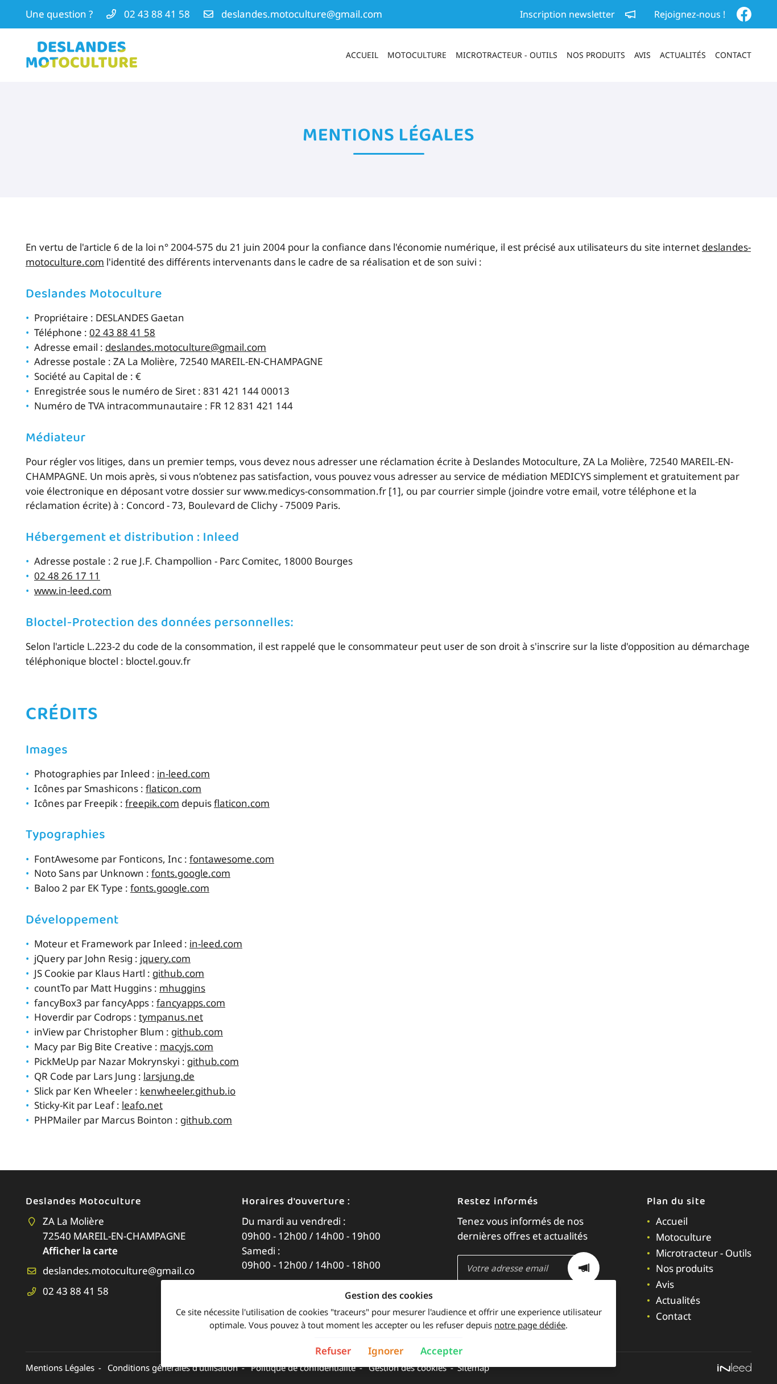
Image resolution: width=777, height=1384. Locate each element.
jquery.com (165, 958)
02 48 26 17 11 (67, 575)
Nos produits (596, 54)
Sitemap (473, 1367)
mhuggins (182, 988)
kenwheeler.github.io (187, 1090)
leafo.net (142, 1105)
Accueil (362, 54)
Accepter (441, 1350)
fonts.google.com (190, 873)
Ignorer (385, 1350)
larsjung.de (169, 1076)
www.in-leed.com (72, 590)
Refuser (333, 1350)
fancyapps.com (190, 1002)
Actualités (683, 54)
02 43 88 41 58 (122, 332)
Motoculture (417, 54)
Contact (733, 54)
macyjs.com (186, 1046)
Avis (642, 54)
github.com (178, 973)
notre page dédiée (529, 1325)
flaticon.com (173, 788)
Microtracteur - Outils (506, 54)
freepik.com (152, 803)
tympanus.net (171, 1017)
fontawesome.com (231, 858)
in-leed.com (183, 773)
